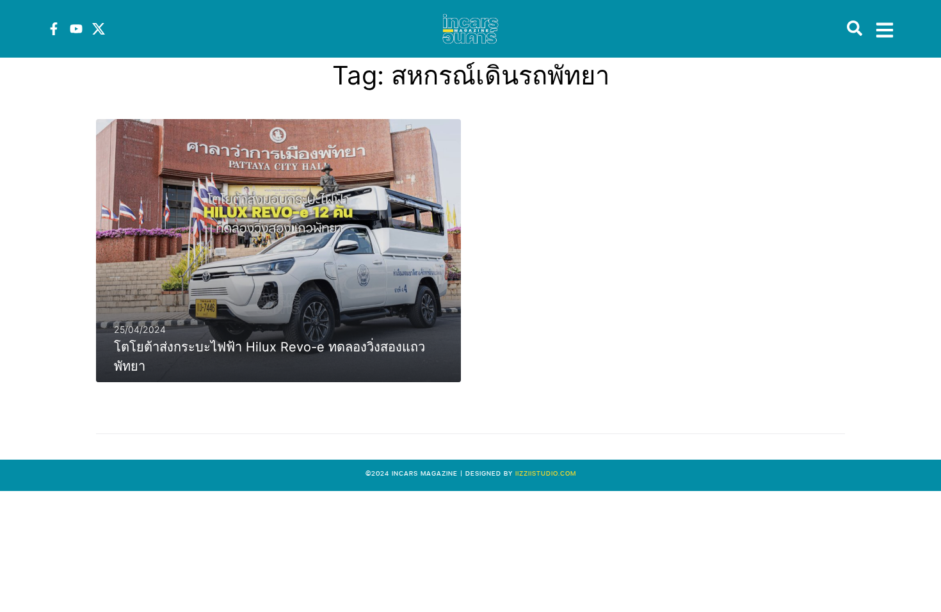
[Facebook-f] (53, 28)
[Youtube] (76, 28)
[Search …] (854, 28)
